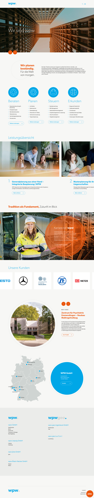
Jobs (90, 493)
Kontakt (64, 383)
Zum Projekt (66, 334)
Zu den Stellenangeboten (61, 244)
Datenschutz (83, 494)
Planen (32, 101)
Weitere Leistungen (14, 123)
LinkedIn (84, 490)
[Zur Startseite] (12, 3)
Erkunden (74, 101)
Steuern (53, 101)
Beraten (13, 101)
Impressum (83, 492)
